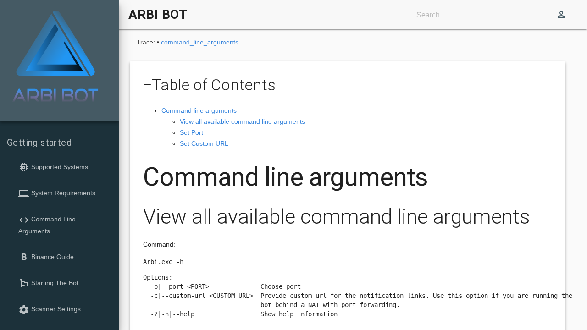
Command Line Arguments (47, 224)
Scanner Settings (49, 309)
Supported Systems (53, 167)
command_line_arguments (199, 42)
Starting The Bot (48, 283)
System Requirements (56, 193)
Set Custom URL (204, 143)
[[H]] (55, 56)
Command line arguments (199, 110)
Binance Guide (46, 257)
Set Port (191, 132)
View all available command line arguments (242, 121)
